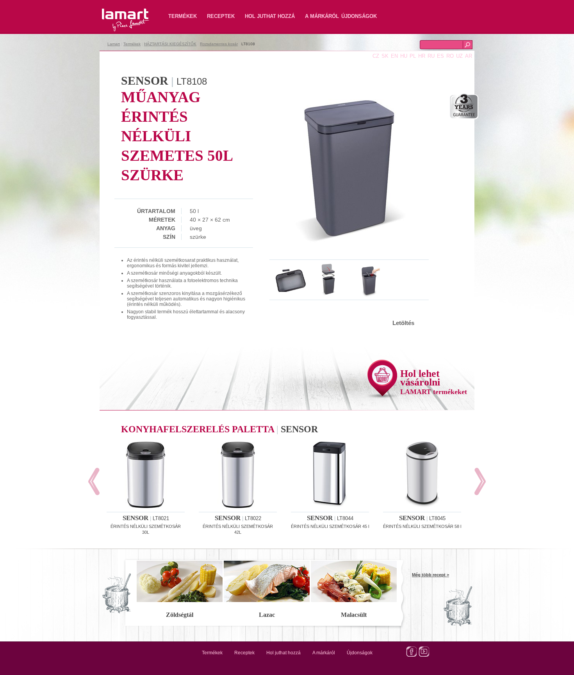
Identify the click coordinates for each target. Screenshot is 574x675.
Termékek (182, 16)
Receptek (221, 16)
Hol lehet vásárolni (433, 382)
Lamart (117, 14)
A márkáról (322, 16)
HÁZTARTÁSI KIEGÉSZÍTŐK (170, 44)
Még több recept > (430, 574)
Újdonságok (359, 16)
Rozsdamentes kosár (219, 44)
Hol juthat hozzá (270, 16)
